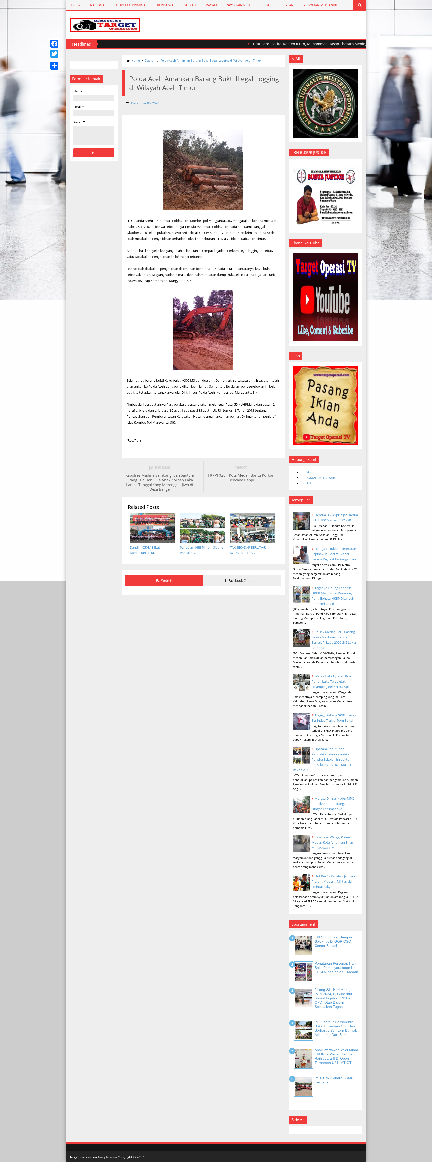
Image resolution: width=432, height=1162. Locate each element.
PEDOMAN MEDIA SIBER (322, 5)
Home (75, 5)
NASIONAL (98, 5)
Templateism (107, 1157)
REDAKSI (268, 5)
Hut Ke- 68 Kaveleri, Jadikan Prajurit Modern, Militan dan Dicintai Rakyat (333, 881)
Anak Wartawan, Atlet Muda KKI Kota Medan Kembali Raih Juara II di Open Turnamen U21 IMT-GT (336, 1056)
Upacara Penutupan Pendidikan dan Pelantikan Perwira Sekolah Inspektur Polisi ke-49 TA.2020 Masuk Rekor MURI (322, 759)
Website (166, 580)
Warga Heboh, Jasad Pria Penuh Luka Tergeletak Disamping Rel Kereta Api (331, 681)
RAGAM (211, 5)
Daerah (150, 60)
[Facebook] (55, 44)
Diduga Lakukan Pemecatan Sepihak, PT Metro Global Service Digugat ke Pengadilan (334, 553)
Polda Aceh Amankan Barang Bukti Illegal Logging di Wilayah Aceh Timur (210, 60)
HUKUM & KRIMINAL (131, 5)
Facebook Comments (244, 580)
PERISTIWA (165, 5)
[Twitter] (55, 54)
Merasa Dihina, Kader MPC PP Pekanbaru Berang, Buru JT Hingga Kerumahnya (334, 803)
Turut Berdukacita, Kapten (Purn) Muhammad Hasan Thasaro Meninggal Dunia (286, 43)
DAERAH (190, 5)
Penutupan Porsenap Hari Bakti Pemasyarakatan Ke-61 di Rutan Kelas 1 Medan (336, 967)
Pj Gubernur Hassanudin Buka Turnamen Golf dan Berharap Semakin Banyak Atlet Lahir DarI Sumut (336, 1028)
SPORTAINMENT (239, 5)
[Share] (55, 66)
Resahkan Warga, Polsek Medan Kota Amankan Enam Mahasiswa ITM (333, 842)
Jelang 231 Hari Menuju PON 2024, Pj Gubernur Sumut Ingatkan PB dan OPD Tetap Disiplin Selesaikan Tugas (334, 998)
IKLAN (289, 5)
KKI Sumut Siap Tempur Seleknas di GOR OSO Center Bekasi (333, 941)
